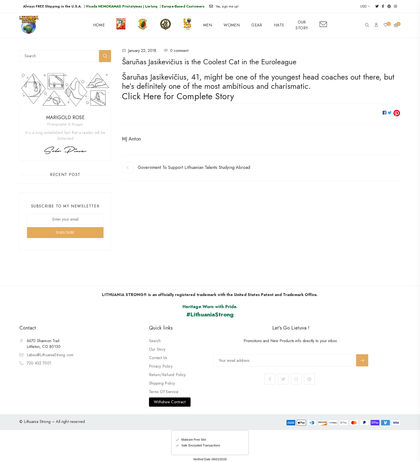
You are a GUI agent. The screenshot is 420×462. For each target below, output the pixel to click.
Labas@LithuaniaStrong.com (50, 355)
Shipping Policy (162, 383)
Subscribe (362, 360)
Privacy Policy (161, 366)
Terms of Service (164, 392)
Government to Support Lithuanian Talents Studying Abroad (194, 167)
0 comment (179, 50)
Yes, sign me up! (227, 6)
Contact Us (158, 358)
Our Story (157, 349)
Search (155, 341)
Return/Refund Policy (167, 375)
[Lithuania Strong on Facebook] (381, 6)
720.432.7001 (39, 363)
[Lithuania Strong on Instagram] (394, 6)
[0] (386, 25)
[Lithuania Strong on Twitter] (375, 6)
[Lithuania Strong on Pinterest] (387, 6)
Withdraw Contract (170, 402)
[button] (367, 25)
